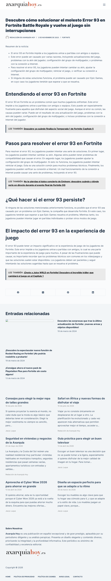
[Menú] (104, 4)
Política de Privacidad (24, 576)
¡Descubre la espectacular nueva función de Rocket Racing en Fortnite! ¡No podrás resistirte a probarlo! (29, 353)
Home (8, 576)
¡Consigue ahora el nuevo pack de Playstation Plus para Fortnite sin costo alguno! (26, 371)
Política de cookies (47, 576)
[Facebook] (18, 292)
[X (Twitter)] (43, 292)
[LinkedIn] (93, 292)
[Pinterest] (68, 292)
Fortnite (66, 37)
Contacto (77, 576)
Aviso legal (64, 576)
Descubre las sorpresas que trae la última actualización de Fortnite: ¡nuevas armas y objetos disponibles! (80, 324)
